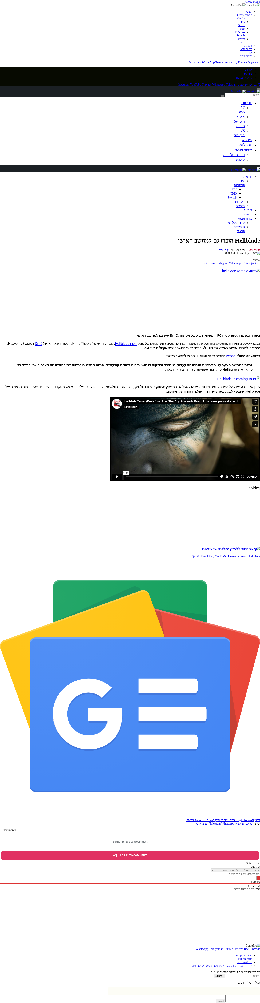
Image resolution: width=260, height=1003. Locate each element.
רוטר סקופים (245, 958)
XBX (241, 25)
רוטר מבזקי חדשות (241, 955)
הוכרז (133, 343)
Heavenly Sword (238, 556)
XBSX (240, 116)
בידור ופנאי (246, 49)
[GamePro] (245, 91)
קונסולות (239, 185)
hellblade (254, 556)
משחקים (195, 556)
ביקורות (240, 18)
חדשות (246, 102)
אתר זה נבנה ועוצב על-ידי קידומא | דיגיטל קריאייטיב (222, 965)
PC (243, 21)
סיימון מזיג (254, 250)
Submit (219, 975)
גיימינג (247, 139)
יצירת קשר (246, 56)
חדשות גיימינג (244, 15)
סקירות (240, 206)
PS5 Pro (240, 32)
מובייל (241, 38)
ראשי (249, 11)
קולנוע (240, 159)
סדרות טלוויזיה (234, 155)
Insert (221, 1001)
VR (242, 42)
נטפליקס (239, 227)
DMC (223, 556)
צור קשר (247, 73)
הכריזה (230, 356)
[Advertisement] (146, 303)
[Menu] (258, 89)
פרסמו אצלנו (244, 78)
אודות (249, 52)
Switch (240, 35)
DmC (38, 343)
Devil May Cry (210, 556)
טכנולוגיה (247, 45)
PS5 (242, 28)
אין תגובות (224, 250)
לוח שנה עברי (244, 962)
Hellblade (122, 343)
